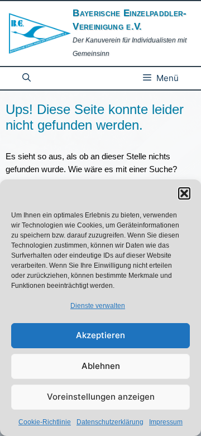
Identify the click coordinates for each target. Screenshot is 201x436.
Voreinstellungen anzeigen (101, 396)
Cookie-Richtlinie (44, 422)
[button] (184, 193)
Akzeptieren (100, 335)
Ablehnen (101, 366)
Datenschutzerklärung (109, 422)
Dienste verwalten (97, 306)
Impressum (166, 422)
